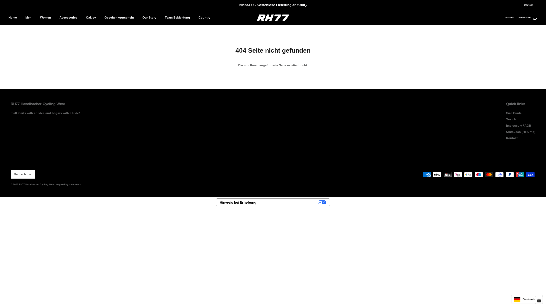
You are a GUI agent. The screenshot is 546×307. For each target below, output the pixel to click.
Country (204, 17)
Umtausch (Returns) (520, 131)
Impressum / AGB (518, 125)
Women (45, 17)
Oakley (91, 17)
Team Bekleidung (177, 17)
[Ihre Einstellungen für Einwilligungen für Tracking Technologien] (539, 300)
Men (28, 17)
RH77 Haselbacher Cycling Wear (36, 184)
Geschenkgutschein (119, 17)
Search (511, 119)
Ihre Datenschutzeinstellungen (289, 202)
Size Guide (514, 113)
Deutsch (528, 5)
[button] (527, 299)
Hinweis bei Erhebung (238, 202)
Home (13, 17)
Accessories (68, 17)
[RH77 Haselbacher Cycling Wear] (273, 17)
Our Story (149, 17)
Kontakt (512, 138)
